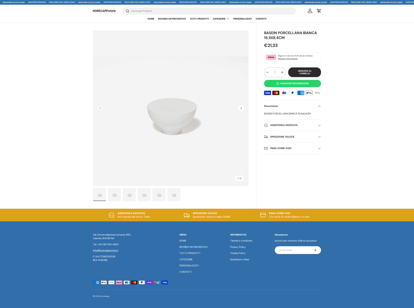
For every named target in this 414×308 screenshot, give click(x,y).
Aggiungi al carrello (304, 72)
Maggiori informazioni (288, 58)
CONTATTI (261, 18)
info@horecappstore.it (105, 250)
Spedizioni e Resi (239, 259)
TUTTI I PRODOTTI (199, 18)
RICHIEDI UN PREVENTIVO (172, 18)
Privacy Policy (238, 247)
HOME (151, 18)
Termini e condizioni (241, 240)
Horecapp (105, 296)
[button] (319, 10)
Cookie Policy (237, 253)
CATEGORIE (219, 18)
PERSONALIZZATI (242, 18)
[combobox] (209, 11)
